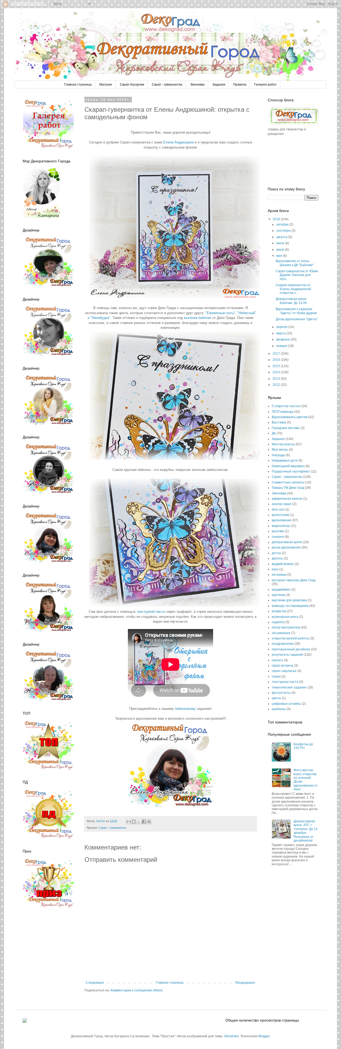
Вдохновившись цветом (289, 417)
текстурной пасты (151, 612)
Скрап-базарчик (132, 84)
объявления (281, 633)
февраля (283, 339)
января (282, 346)
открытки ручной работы (290, 638)
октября (282, 224)
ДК (274, 433)
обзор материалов (286, 627)
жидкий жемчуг (283, 564)
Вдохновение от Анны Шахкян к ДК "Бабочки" (295, 263)
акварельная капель (287, 499)
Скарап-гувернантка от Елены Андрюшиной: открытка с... (294, 289)
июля (280, 243)
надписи (278, 622)
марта (281, 333)
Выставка (279, 422)
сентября (283, 231)
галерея (278, 537)
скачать (277, 660)
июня (280, 249)
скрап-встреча (282, 665)
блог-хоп (278, 509)
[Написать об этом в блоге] (133, 821)
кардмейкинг (281, 589)
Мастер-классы (283, 444)
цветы (276, 698)
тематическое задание (289, 687)
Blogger (264, 1036)
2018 (277, 219)
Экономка (197, 84)
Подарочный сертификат (291, 471)
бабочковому (186, 709)
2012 (277, 385)
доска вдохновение (286, 547)
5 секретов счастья (286, 406)
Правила (239, 84)
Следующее (95, 982)
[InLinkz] (25, 1020)
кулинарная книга (285, 617)
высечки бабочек (197, 318)
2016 (277, 360)
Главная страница (78, 84)
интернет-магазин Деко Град (293, 580)
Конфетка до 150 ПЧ (303, 746)
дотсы (276, 553)
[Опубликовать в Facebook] (144, 821)
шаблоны (279, 709)
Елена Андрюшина (178, 142)
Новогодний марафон (288, 466)
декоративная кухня (287, 542)
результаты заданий (287, 654)
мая (279, 256)
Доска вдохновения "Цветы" (297, 319)
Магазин (105, 84)
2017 (277, 353)
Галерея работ (265, 84)
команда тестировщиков (290, 606)
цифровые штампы (286, 704)
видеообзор (281, 526)
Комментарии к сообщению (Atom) (137, 990)
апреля (282, 327)
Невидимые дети (285, 460)
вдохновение (281, 520)
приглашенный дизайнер (291, 649)
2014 (277, 372)
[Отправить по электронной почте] (128, 821)
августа (282, 237)
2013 (277, 379)
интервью (279, 574)
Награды (278, 455)
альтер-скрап (282, 504)
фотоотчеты (281, 693)
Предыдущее (245, 982)
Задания (218, 84)
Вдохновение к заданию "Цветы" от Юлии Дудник (296, 311)
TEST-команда (282, 412)
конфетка (279, 611)
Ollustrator (231, 1036)
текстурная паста (285, 682)
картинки (278, 595)
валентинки (280, 515)
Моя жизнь (280, 449)
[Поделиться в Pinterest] (149, 821)
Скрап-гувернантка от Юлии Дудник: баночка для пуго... (297, 275)
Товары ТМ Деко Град (288, 488)
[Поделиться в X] (138, 821)
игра (275, 569)
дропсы (277, 558)
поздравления (283, 644)
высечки (278, 531)
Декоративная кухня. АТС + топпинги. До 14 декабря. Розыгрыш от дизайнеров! (306, 830)
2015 (277, 366)
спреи (276, 676)
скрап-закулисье (284, 671)
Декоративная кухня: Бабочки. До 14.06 (291, 301)
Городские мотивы (286, 428)
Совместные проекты (288, 482)
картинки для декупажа (289, 600)
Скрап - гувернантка (167, 84)
